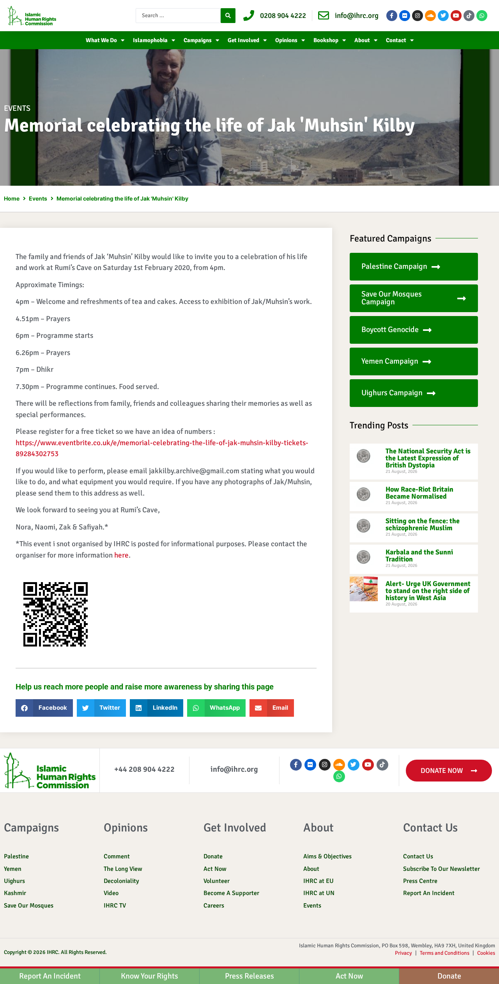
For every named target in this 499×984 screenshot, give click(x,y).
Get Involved (243, 40)
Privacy (403, 953)
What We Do (101, 40)
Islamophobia (150, 40)
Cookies (486, 953)
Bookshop (325, 40)
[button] (44, 708)
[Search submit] (228, 15)
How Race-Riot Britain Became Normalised (419, 493)
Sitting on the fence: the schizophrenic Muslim (423, 524)
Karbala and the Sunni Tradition (419, 555)
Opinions (286, 40)
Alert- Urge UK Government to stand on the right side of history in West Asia (428, 590)
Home (11, 198)
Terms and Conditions (444, 953)
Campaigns (198, 40)
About (362, 40)
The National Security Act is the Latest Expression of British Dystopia (428, 458)
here (121, 555)
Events (17, 108)
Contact (396, 40)
